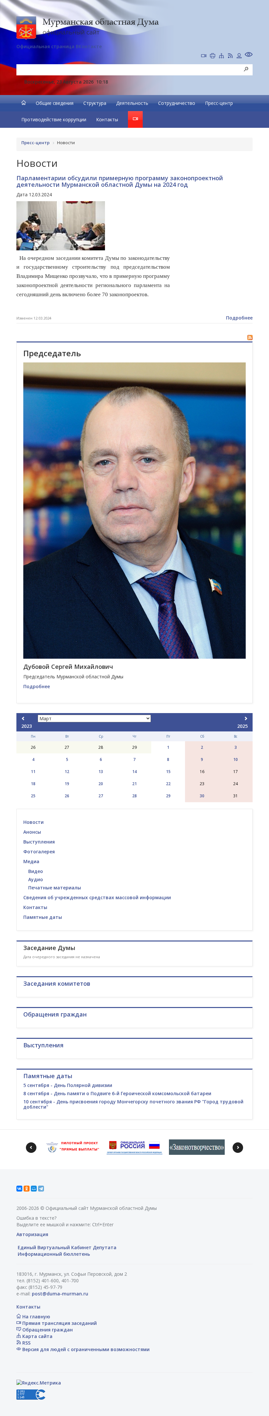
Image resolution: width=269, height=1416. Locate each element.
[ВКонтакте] (19, 1189)
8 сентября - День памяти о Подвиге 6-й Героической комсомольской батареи (117, 1093)
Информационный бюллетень (53, 1254)
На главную (35, 1316)
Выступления (39, 842)
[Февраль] (23, 718)
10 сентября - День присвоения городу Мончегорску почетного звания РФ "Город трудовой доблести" (133, 1104)
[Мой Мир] (34, 1189)
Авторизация (32, 1234)
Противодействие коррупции (53, 119)
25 (33, 796)
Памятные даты (42, 917)
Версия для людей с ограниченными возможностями (85, 1349)
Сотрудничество (176, 103)
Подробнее (239, 318)
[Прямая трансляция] (203, 56)
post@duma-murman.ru (60, 1293)
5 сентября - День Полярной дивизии (67, 1085)
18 (33, 783)
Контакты (107, 119)
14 (134, 771)
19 (67, 783)
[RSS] (230, 56)
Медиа (31, 861)
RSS (26, 1343)
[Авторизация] (239, 56)
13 (100, 771)
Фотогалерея (39, 851)
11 (33, 771)
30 (202, 796)
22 (168, 783)
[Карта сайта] (221, 56)
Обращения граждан (47, 1330)
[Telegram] (41, 1189)
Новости (33, 822)
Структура (94, 103)
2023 (26, 726)
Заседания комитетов (56, 983)
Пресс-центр (219, 103)
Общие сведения (54, 103)
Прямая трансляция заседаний (59, 1323)
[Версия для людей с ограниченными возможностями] (249, 55)
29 (168, 796)
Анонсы (32, 832)
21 (134, 783)
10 (235, 759)
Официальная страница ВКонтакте (59, 46)
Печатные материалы (54, 887)
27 (100, 796)
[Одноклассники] (27, 1189)
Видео (35, 871)
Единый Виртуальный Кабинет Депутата (66, 1247)
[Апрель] (246, 718)
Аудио (35, 879)
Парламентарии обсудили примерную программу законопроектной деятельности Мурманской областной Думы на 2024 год (119, 181)
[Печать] (212, 56)
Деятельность (132, 103)
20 (100, 783)
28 (134, 796)
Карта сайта (36, 1336)
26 (67, 796)
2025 (242, 726)
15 (168, 771)
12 (67, 771)
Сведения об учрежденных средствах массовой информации (97, 897)
